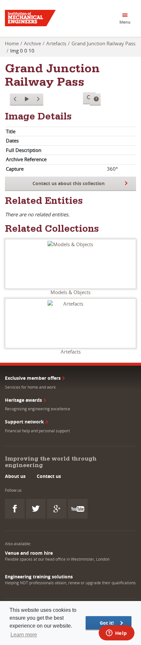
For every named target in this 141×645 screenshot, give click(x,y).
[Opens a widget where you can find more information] (116, 633)
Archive (32, 43)
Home (12, 43)
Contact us (49, 476)
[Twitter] (36, 509)
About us (15, 476)
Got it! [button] (107, 623)
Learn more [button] (23, 634)
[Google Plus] (57, 509)
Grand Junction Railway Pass (103, 43)
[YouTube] (78, 509)
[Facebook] (15, 509)
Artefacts (56, 43)
